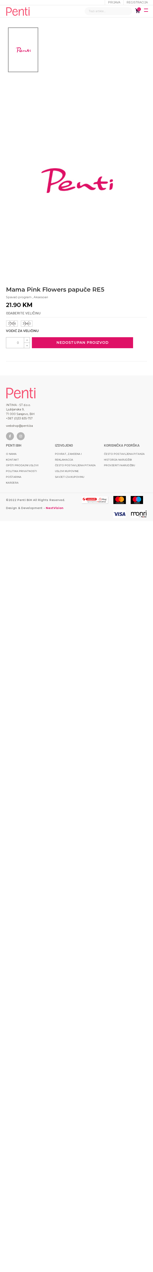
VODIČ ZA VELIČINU (22, 331)
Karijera (12, 482)
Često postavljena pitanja (75, 465)
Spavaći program (18, 297)
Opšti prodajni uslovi (22, 465)
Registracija (137, 2)
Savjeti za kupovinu (69, 476)
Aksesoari (41, 297)
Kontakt (12, 459)
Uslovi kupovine (67, 471)
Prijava (114, 2)
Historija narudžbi (118, 459)
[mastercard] (119, 500)
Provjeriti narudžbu (119, 465)
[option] (23, 49)
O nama (11, 453)
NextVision (54, 508)
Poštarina (14, 476)
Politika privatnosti (21, 471)
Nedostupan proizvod (82, 342)
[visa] (119, 514)
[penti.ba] (18, 11)
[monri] (95, 500)
